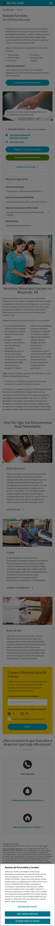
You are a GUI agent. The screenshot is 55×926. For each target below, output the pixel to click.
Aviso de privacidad (19, 902)
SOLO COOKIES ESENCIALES (27, 914)
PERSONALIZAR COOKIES (27, 907)
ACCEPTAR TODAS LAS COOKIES (27, 921)
